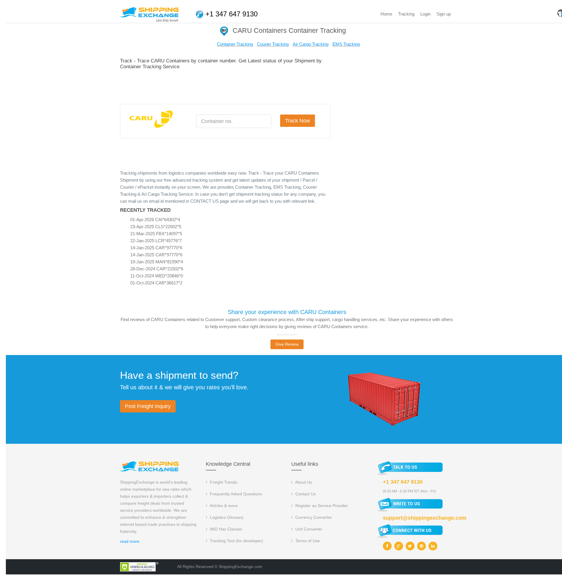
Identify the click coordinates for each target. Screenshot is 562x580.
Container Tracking (235, 44)
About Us (303, 482)
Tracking (406, 13)
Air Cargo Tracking (310, 44)
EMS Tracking (346, 44)
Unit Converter (308, 529)
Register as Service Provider (321, 505)
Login (425, 13)
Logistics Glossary (226, 517)
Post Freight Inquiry (148, 406)
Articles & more (223, 505)
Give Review (287, 344)
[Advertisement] (226, 86)
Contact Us (305, 494)
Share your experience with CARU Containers (287, 312)
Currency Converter (313, 517)
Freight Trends (223, 482)
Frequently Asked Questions (235, 494)
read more (129, 541)
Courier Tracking (273, 44)
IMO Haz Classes (225, 529)
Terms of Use (307, 540)
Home (386, 13)
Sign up (443, 13)
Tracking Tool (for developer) (236, 540)
